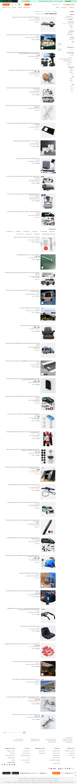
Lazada (38, 778)
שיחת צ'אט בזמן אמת (26, 753)
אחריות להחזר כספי (56, 753)
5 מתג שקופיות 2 (18, 231)
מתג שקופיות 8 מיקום (51, 740)
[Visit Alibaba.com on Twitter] (9, 764)
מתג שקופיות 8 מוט (52, 742)
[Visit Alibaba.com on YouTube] (4, 764)
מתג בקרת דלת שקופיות (67, 739)
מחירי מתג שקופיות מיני (9, 231)
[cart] (15, 4)
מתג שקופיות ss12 (37, 234)
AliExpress (21, 778)
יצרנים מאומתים (42, 750)
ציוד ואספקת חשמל (48, 11)
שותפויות (13, 760)
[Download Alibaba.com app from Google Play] (6, 773)
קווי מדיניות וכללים (56, 763)
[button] (31, 4)
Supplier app (42, 773)
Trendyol (51, 778)
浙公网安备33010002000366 (58, 782)
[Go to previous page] (29, 732)
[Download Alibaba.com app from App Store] (15, 773)
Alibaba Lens (68, 773)
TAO (48, 778)
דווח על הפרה (27, 762)
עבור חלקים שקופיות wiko (51, 739)
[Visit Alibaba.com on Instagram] (7, 764)
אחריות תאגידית (72, 755)
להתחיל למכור (12, 753)
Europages (56, 778)
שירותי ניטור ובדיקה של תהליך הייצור (54, 761)
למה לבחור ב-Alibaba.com (70, 750)
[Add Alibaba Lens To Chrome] (56, 773)
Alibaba (55, 11)
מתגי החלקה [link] (37, 11)
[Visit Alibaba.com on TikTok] (2, 764)
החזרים (28, 757)
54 (9, 732)
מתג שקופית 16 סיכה (19, 739)
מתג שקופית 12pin (52, 231)
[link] (75, 772)
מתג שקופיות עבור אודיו (20, 234)
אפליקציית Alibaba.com (24, 773)
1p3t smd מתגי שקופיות (67, 740)
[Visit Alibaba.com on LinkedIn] (12, 764)
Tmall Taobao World (32, 778)
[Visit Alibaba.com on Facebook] (14, 764)
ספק (36, 21)
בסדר (60, 44)
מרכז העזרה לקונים (26, 750)
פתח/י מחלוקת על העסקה (25, 755)
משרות (73, 757)
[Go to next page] (7, 732)
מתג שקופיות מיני (68, 742)
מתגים (42, 11)
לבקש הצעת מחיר (41, 753)
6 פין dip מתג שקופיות (35, 739)
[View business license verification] (49, 782)
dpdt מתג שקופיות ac (43, 231)
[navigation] (65, 372)
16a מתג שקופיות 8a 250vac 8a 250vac (48, 234)
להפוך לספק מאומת (11, 757)
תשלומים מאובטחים (56, 750)
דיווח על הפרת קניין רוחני (25, 760)
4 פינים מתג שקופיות (26, 231)
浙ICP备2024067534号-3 (69, 782)
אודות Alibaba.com (71, 748)
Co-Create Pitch (71, 753)
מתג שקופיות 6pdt (29, 234)
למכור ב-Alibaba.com (11, 750)
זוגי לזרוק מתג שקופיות (35, 740)
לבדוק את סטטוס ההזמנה (10, 755)
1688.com (26, 778)
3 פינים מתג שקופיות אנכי (18, 740)
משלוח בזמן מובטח (56, 755)
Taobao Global (43, 778)
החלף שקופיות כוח (35, 231)
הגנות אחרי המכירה (56, 757)
